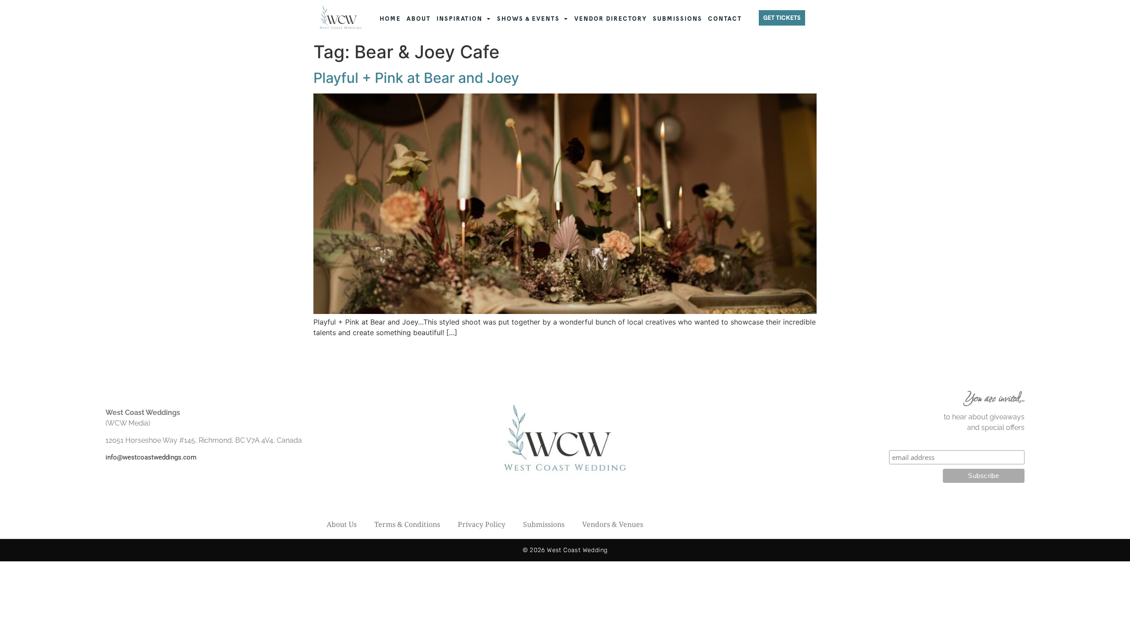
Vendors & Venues (612, 524)
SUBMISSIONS (677, 18)
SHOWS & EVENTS (528, 18)
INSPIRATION (459, 18)
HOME (390, 18)
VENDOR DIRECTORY (610, 18)
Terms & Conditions (407, 524)
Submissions (544, 524)
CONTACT (725, 18)
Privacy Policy (481, 524)
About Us (342, 524)
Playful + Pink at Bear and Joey (416, 77)
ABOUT (419, 18)
